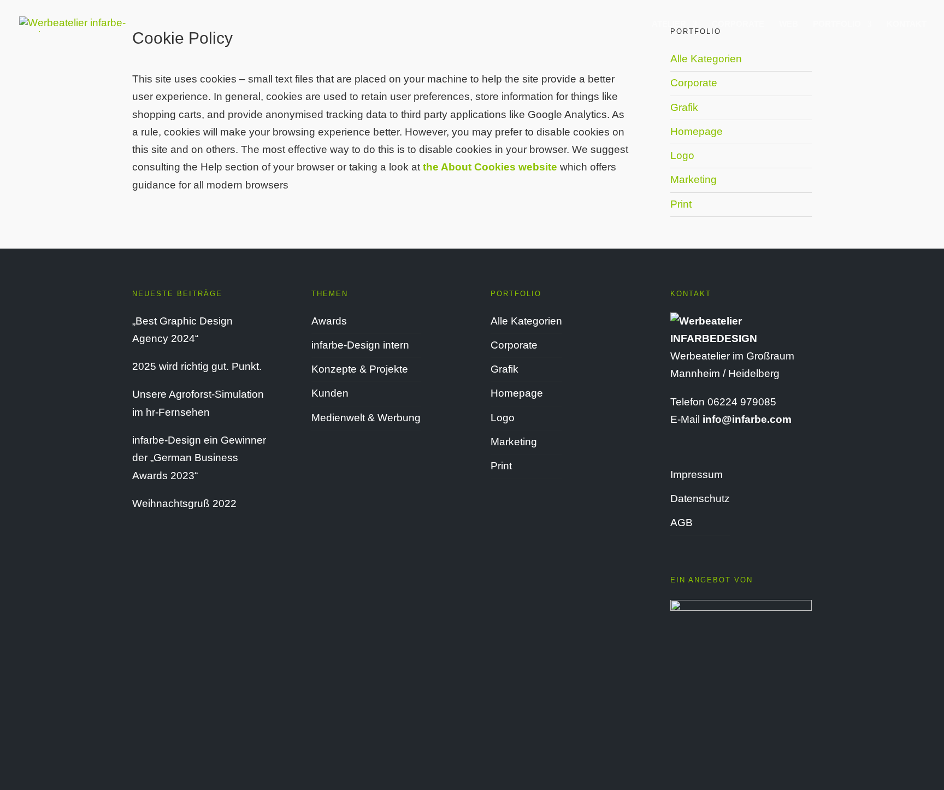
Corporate (738, 24)
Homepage (696, 131)
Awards (329, 321)
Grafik (684, 107)
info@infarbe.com (747, 419)
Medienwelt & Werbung (366, 417)
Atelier (669, 24)
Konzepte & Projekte (359, 369)
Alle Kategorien (706, 58)
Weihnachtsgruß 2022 (184, 503)
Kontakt (907, 24)
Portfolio (837, 24)
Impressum (696, 474)
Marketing (693, 179)
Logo (682, 155)
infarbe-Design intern (360, 345)
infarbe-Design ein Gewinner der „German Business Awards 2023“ (199, 457)
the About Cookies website (490, 167)
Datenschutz (700, 498)
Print (681, 204)
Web (788, 24)
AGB (681, 522)
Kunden (330, 393)
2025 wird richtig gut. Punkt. (197, 366)
